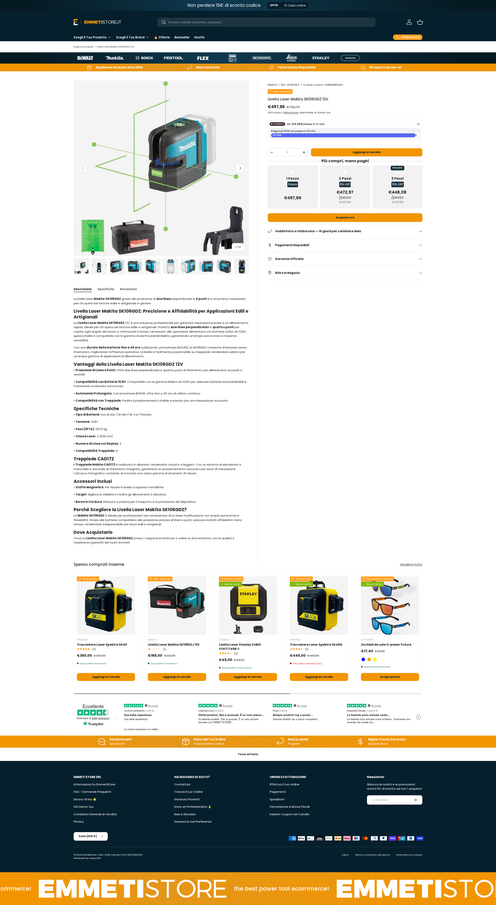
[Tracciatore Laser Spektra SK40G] (319, 605)
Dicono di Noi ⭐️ (85, 799)
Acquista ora (345, 217)
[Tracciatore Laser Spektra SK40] (106, 605)
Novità (199, 37)
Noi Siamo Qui (83, 807)
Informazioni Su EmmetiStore (94, 784)
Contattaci (182, 784)
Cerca (345, 854)
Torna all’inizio (248, 754)
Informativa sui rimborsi (409, 854)
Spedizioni (277, 799)
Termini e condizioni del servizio (372, 854)
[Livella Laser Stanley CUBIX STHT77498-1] (248, 605)
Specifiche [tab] (105, 289)
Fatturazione (291, 112)
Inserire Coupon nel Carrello (289, 814)
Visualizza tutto (411, 564)
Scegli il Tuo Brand (130, 37)
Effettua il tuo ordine (284, 784)
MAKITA (272, 85)
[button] (420, 22)
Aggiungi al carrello (367, 152)
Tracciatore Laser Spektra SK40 (102, 645)
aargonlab (95, 858)
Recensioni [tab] (128, 289)
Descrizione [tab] (83, 289)
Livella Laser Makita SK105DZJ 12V (174, 645)
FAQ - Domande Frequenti (92, 792)
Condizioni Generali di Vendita (95, 814)
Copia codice (297, 5)
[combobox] (266, 22)
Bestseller (182, 37)
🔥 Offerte (162, 37)
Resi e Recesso (185, 814)
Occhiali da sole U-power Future (386, 645)
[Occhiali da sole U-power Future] (390, 605)
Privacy (79, 822)
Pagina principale (83, 46)
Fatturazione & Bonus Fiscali (290, 807)
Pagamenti (278, 792)
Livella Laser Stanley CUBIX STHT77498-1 (240, 647)
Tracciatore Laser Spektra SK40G (316, 645)
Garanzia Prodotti (187, 799)
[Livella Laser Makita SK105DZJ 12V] (177, 605)
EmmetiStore (89, 854)
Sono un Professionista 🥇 (193, 807)
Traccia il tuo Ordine (188, 792)
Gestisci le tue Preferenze (193, 822)
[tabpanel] (161, 421)
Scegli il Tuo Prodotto (90, 37)
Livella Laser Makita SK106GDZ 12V (115, 46)
